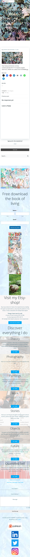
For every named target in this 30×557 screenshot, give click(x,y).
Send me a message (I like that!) (15, 482)
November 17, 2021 (14, 49)
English (6, 1)
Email (15, 143)
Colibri (19, 519)
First (8, 216)
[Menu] (27, 2)
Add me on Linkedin (15, 480)
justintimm (5, 49)
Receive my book (15, 227)
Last (22, 216)
